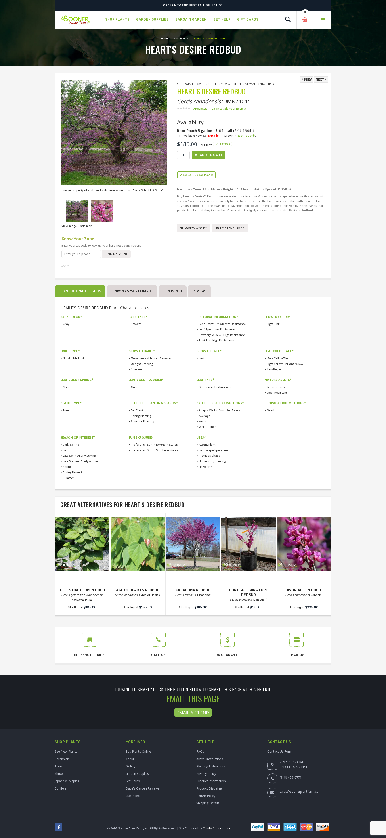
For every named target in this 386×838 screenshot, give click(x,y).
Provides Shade (209, 455)
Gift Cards (133, 781)
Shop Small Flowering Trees (197, 84)
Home (164, 38)
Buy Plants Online (138, 751)
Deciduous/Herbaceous (215, 387)
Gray (66, 324)
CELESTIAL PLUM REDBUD (82, 590)
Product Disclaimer (210, 788)
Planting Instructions (211, 766)
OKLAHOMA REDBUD (193, 590)
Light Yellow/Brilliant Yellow (285, 364)
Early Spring (71, 445)
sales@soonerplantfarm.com (300, 791)
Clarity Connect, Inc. (217, 828)
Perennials (62, 759)
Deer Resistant (277, 393)
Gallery (130, 766)
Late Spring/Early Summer (80, 455)
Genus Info (172, 291)
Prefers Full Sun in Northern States (154, 445)
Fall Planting (139, 410)
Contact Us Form (279, 751)
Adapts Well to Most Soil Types (219, 410)
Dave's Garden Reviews (142, 788)
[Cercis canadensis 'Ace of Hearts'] (137, 544)
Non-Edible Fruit (73, 358)
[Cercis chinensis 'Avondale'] (303, 544)
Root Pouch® (246, 136)
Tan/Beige (274, 369)
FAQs (200, 751)
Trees (59, 766)
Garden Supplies (137, 773)
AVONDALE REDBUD (304, 590)
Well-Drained (207, 427)
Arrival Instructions (209, 759)
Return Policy (205, 796)
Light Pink (273, 324)
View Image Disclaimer (76, 226)
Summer (68, 478)
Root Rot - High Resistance (216, 340)
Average (204, 416)
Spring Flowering (74, 472)
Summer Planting (142, 421)
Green (67, 387)
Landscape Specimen (213, 450)
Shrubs (59, 773)
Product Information (211, 781)
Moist (202, 421)
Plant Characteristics (80, 291)
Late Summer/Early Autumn (81, 461)
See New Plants (66, 751)
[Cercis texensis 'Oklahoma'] (193, 544)
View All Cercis (231, 84)
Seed (270, 410)
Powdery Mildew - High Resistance (222, 335)
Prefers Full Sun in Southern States (154, 450)
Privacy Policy (206, 773)
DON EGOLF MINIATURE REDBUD (248, 592)
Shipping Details (207, 803)
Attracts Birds (276, 387)
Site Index (133, 796)
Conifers (61, 788)
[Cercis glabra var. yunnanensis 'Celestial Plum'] (82, 544)
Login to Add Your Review (229, 109)
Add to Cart (211, 155)
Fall (65, 450)
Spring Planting (141, 416)
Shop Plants (180, 38)
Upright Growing (142, 364)
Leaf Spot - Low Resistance (217, 329)
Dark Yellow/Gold (278, 358)
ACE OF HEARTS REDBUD (137, 590)
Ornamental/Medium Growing (151, 358)
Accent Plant (207, 445)
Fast (201, 358)
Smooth (136, 324)
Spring (67, 467)
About (130, 759)
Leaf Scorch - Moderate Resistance (222, 324)
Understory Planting (212, 461)
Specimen (137, 369)
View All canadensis (259, 84)
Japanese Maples (67, 781)
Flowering (205, 467)
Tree (66, 410)
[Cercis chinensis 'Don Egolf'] (248, 544)
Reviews (199, 291)
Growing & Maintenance (132, 291)
